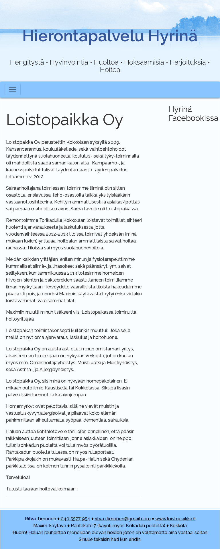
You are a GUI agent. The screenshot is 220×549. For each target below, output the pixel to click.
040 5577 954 (75, 518)
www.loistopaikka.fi (175, 518)
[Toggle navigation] (13, 89)
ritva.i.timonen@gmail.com (123, 518)
